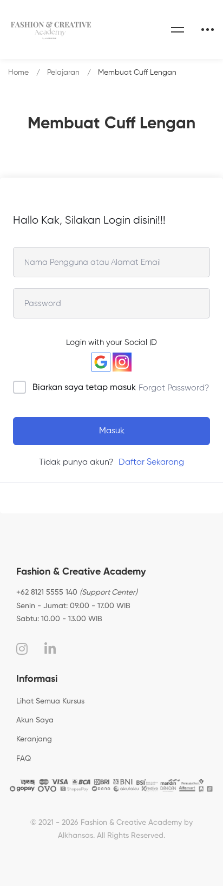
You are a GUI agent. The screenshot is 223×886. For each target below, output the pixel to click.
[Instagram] (22, 649)
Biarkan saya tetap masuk (84, 387)
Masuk (111, 431)
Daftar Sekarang (151, 462)
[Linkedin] (50, 649)
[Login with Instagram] (122, 362)
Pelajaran (63, 72)
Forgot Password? (174, 388)
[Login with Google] (100, 362)
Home (18, 72)
